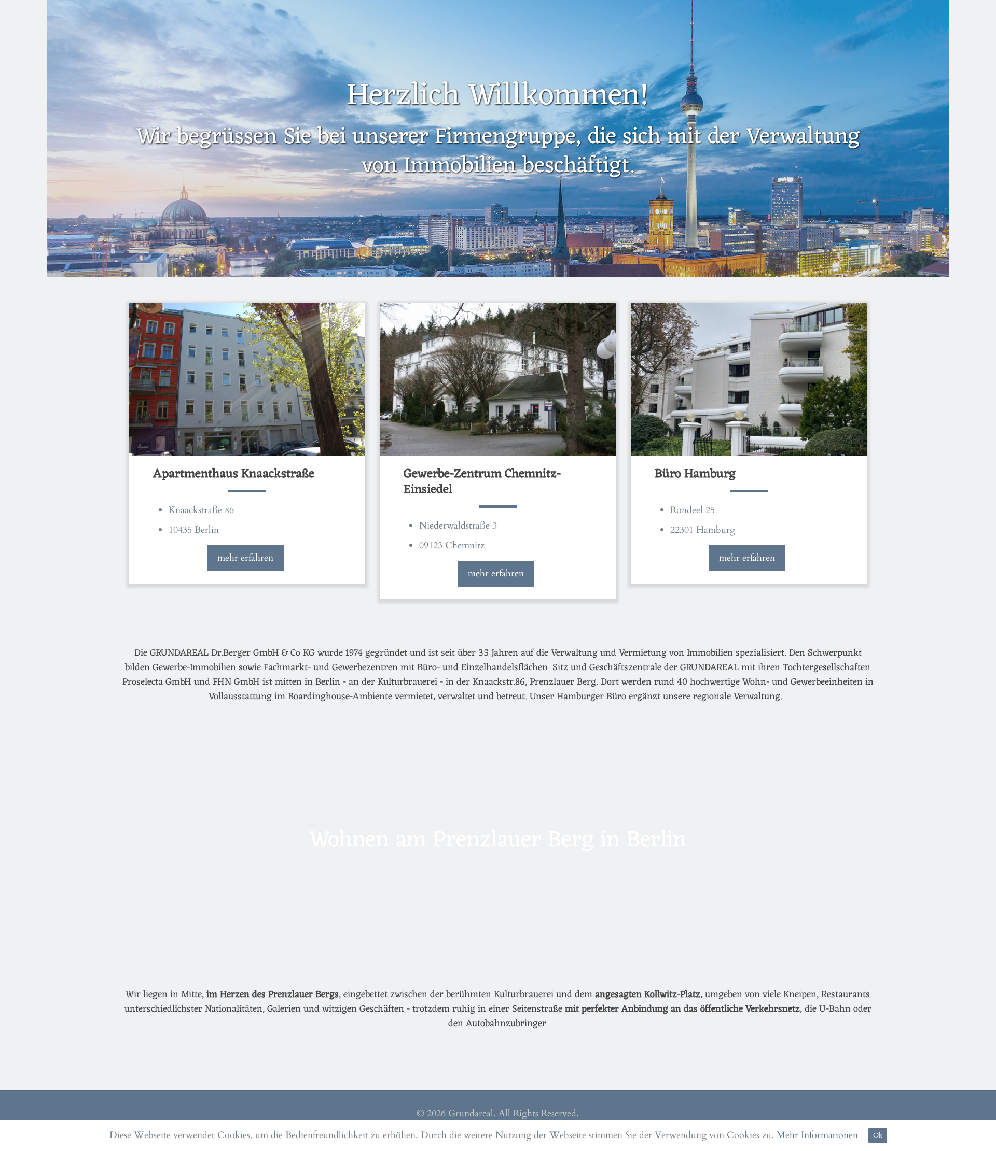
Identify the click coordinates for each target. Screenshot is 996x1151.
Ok (877, 1135)
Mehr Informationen (817, 1135)
